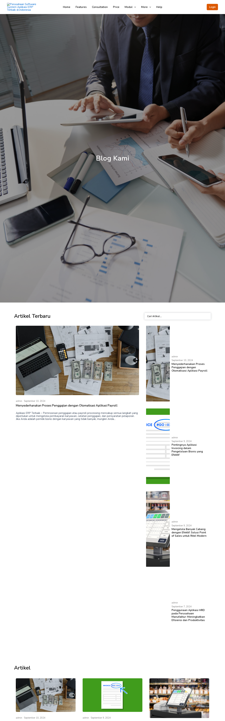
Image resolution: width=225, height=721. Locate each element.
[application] (134, 7)
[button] (212, 7)
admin (19, 401)
